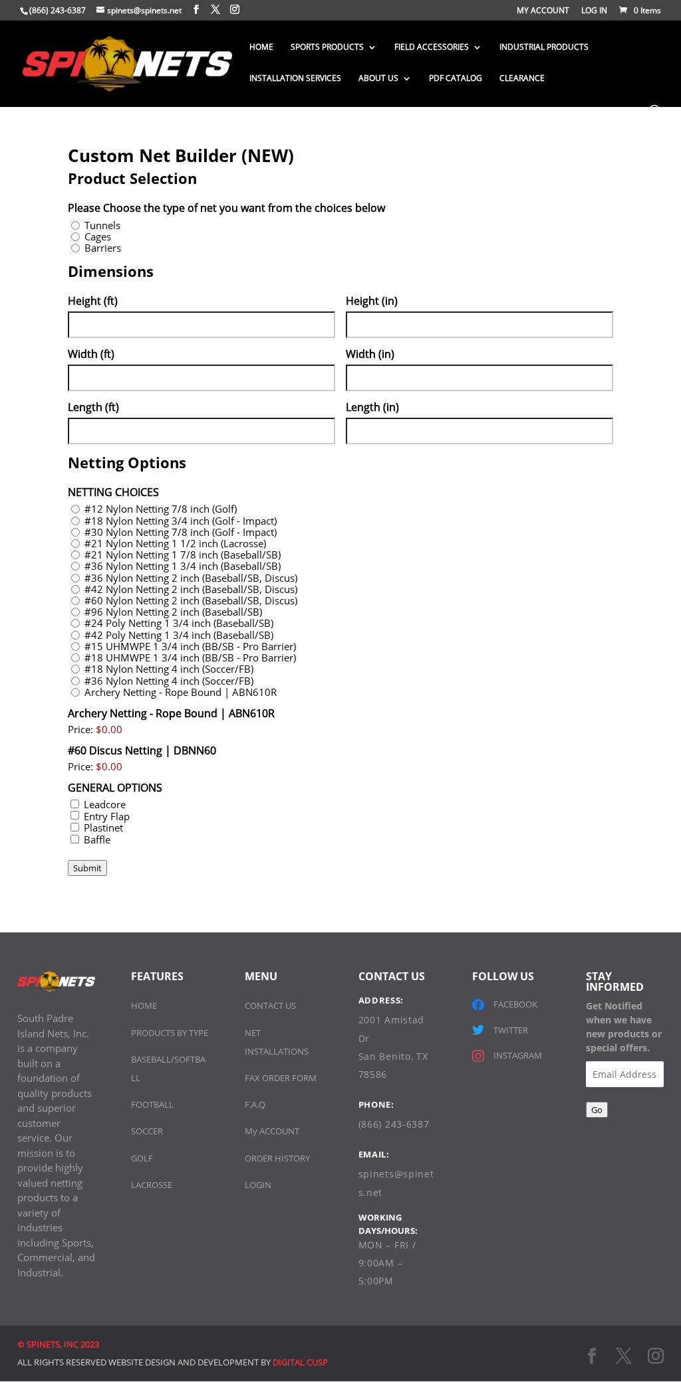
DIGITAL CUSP (300, 1362)
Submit (87, 868)
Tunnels (102, 225)
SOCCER (147, 1131)
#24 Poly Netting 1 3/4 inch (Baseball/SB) (178, 623)
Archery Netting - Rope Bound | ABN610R (180, 692)
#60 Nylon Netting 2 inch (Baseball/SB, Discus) (190, 601)
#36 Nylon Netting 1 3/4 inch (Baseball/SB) (182, 566)
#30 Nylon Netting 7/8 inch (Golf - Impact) (180, 532)
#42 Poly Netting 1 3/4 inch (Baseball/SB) (178, 635)
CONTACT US (270, 1005)
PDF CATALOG (455, 79)
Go (597, 1110)
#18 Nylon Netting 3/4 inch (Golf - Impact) (180, 521)
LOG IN (594, 11)
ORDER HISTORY (277, 1158)
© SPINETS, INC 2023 (58, 1344)
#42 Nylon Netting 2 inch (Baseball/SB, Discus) (190, 589)
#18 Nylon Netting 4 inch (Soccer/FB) (168, 669)
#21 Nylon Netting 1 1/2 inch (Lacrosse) (175, 544)
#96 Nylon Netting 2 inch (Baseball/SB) (173, 612)
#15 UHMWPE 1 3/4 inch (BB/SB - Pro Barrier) (190, 646)
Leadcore (105, 805)
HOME (261, 47)
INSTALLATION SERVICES (295, 79)
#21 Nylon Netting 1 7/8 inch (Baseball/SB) (182, 555)
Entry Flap (107, 816)
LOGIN (258, 1185)
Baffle (97, 840)
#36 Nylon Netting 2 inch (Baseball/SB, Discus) (190, 578)
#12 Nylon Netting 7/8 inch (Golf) (160, 509)
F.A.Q (255, 1104)
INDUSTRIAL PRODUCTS (544, 47)
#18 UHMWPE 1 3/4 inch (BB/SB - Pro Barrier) (190, 658)
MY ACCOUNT (543, 11)
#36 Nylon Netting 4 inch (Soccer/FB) (168, 681)
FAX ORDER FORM (281, 1078)
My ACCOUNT (272, 1131)
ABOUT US (378, 79)
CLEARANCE (522, 79)
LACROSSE (151, 1185)
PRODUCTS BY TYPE (169, 1033)
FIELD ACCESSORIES (431, 47)
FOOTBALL (152, 1104)
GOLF (142, 1158)
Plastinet (103, 828)
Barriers (102, 248)
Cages (97, 237)
